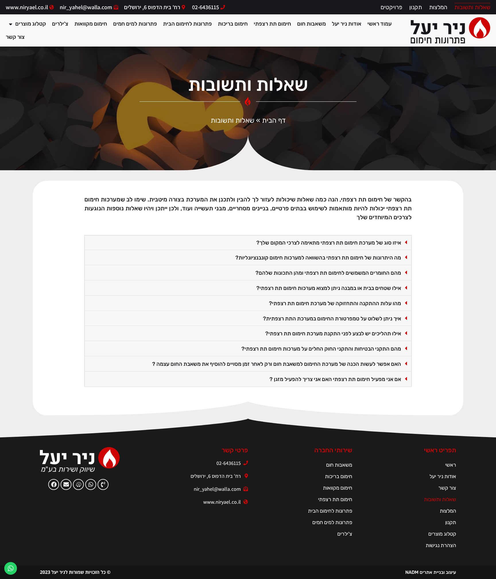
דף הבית (274, 120)
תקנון (415, 7)
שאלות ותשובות (472, 7)
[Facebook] (53, 484)
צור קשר (15, 37)
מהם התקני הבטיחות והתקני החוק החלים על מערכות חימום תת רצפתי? (321, 349)
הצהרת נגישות (441, 545)
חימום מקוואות (90, 23)
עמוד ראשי (379, 23)
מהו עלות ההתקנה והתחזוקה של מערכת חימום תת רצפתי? (335, 303)
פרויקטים (391, 7)
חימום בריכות (233, 23)
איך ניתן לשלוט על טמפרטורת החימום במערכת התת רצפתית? (332, 319)
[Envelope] (66, 484)
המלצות (438, 7)
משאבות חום (311, 23)
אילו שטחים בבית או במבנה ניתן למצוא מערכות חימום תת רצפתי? (328, 288)
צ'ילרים (60, 23)
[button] (248, 242)
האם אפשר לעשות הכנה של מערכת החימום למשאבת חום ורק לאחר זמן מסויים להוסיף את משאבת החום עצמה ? (276, 364)
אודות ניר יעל (346, 23)
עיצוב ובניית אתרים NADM (430, 572)
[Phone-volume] (103, 484)
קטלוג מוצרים (30, 23)
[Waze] (78, 484)
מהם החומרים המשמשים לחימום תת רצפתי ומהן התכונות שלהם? (328, 273)
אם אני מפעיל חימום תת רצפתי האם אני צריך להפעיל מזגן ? (335, 379)
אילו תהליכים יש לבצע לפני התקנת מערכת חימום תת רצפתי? (333, 333)
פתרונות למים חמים (135, 23)
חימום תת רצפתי (272, 23)
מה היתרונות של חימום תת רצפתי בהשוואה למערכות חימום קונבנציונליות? (318, 258)
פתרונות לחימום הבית (187, 23)
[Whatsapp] (90, 484)
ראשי (450, 465)
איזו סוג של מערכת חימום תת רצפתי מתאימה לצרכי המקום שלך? (328, 243)
